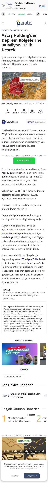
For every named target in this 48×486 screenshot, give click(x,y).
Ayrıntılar (14, 476)
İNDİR (42, 5)
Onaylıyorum (32, 476)
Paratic (5, 30)
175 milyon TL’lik (29, 259)
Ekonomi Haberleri (18, 30)
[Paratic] (24, 23)
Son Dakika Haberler (17, 385)
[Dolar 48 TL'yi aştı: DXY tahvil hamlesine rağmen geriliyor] (19, 354)
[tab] (20, 369)
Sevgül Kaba (12, 122)
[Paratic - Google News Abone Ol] (36, 123)
